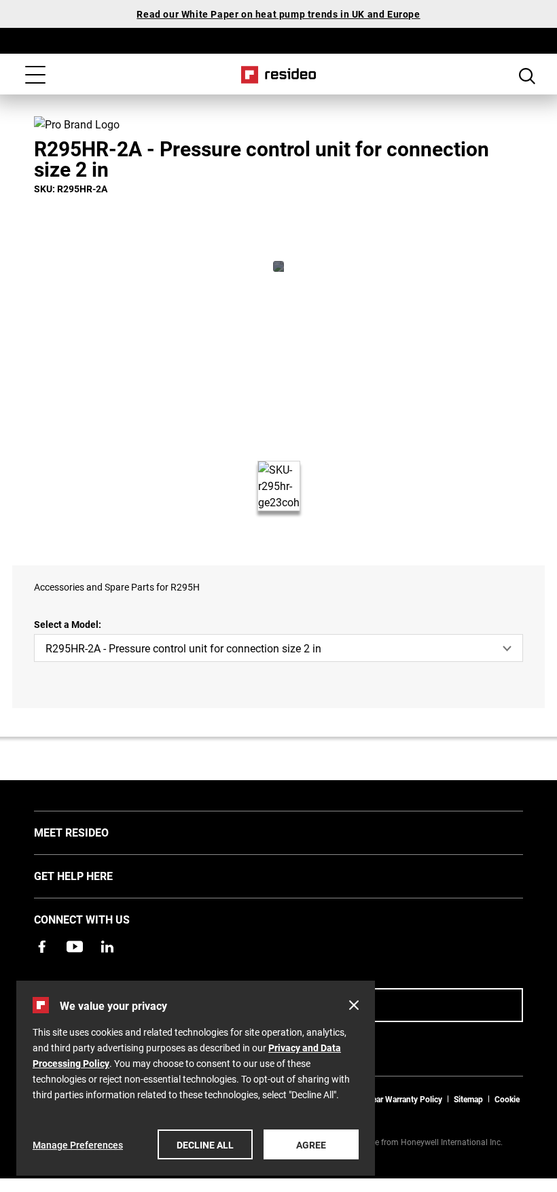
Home (279, 75)
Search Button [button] (527, 76)
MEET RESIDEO (91, 831)
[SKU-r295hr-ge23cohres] (278, 266)
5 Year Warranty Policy (401, 1098)
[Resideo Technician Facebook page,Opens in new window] (42, 947)
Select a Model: (67, 624)
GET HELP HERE (94, 875)
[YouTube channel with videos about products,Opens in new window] (75, 947)
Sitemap (468, 1098)
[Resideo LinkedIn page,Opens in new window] (107, 947)
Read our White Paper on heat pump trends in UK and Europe (278, 13)
